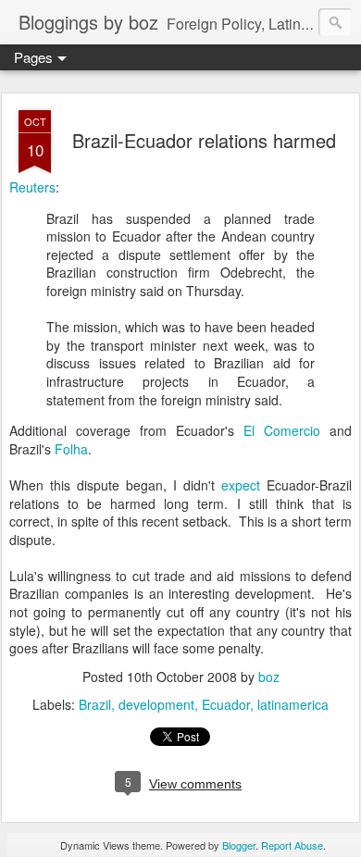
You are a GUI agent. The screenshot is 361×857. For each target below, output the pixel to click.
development (156, 704)
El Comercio (281, 430)
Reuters (32, 187)
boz (269, 676)
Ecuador (226, 704)
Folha (71, 449)
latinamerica (293, 704)
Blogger (238, 845)
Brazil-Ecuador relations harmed (204, 140)
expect (240, 485)
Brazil (95, 704)
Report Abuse (292, 845)
